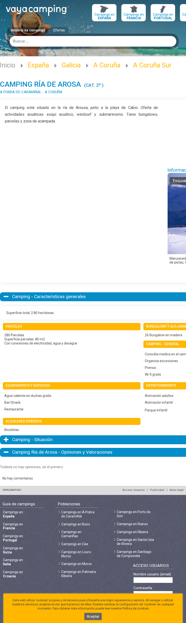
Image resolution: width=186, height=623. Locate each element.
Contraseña (142, 588)
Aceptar (93, 616)
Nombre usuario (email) (152, 574)
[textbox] (93, 41)
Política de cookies (135, 608)
